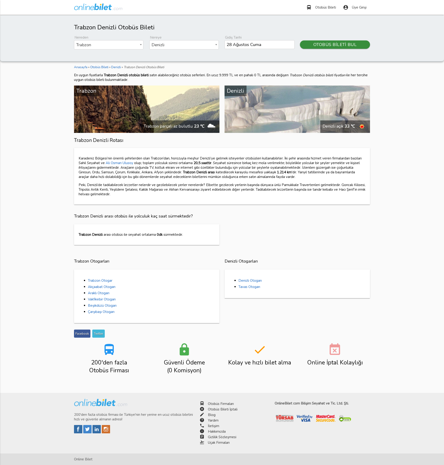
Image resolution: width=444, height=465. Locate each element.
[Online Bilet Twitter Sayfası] (87, 432)
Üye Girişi (355, 7)
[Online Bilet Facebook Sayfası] (78, 432)
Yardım (213, 420)
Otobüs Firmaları (221, 403)
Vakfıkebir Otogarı (102, 299)
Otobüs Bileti (321, 7)
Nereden (81, 37)
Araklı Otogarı (98, 293)
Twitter (98, 333)
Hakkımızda (217, 431)
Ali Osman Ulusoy (119, 163)
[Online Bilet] (98, 8)
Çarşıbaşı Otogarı (101, 311)
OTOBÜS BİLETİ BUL (335, 45)
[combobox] (108, 44)
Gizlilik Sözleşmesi (222, 437)
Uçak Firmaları (219, 442)
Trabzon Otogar (100, 280)
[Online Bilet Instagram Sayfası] (106, 432)
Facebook (82, 333)
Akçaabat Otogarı (101, 287)
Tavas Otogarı (249, 287)
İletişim (213, 426)
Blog (212, 415)
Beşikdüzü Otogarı (102, 305)
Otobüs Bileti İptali (222, 409)
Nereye (156, 37)
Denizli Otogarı (250, 280)
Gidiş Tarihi (233, 37)
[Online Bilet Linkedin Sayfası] (97, 432)
